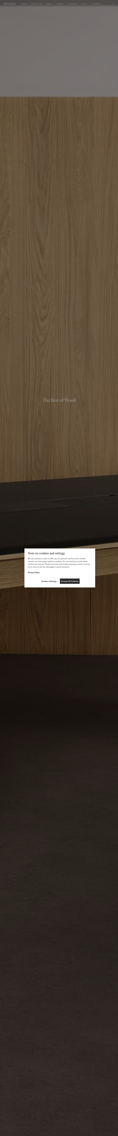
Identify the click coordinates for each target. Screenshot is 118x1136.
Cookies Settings (49, 581)
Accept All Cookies (69, 581)
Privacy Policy (34, 572)
